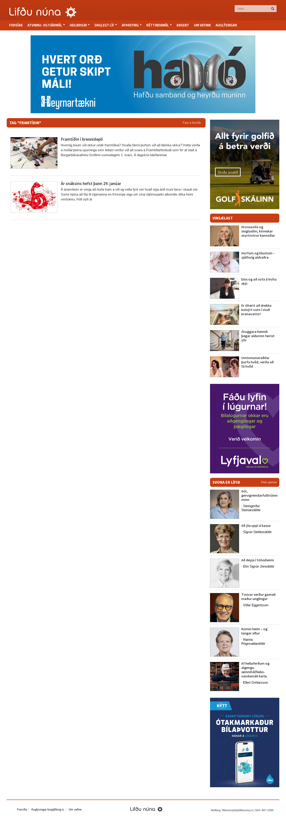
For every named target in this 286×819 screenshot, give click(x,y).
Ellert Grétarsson (255, 682)
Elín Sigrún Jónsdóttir (258, 566)
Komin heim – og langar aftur (254, 631)
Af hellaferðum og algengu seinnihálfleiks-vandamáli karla (255, 670)
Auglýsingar (226, 25)
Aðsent (183, 25)
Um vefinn (202, 25)
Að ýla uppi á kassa (256, 525)
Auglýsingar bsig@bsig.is (47, 809)
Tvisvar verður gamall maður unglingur (258, 596)
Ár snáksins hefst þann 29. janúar (91, 183)
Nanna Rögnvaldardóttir (253, 641)
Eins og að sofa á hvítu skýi (259, 281)
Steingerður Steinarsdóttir (251, 508)
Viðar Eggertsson (255, 605)
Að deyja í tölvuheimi (258, 560)
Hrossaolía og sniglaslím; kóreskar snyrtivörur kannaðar (258, 231)
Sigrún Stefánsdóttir (257, 532)
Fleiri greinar (269, 482)
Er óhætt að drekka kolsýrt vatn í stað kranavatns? (256, 309)
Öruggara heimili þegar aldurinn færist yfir (258, 335)
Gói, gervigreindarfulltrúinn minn (259, 495)
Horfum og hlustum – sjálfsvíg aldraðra (258, 255)
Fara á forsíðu (192, 122)
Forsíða (16, 25)
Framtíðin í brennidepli (82, 139)
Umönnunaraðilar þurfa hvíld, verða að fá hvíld (257, 361)
